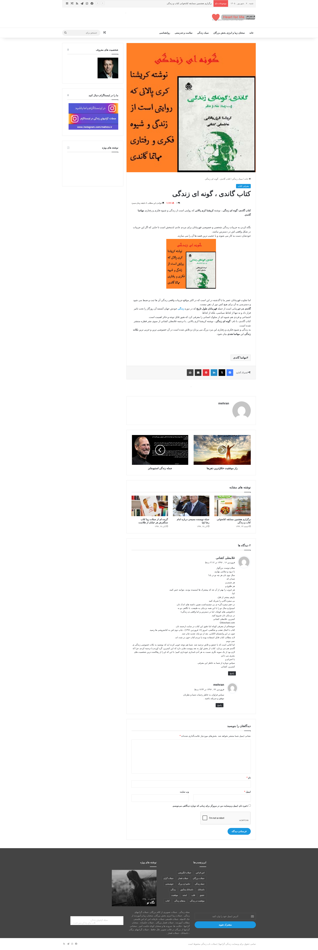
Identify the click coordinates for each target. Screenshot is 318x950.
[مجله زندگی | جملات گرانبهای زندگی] (234, 17)
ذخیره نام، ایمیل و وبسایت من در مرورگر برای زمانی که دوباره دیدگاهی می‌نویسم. (210, 806)
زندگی (173, 889)
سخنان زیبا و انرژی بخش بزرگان (229, 32)
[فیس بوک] (230, 372)
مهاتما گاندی (240, 357)
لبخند (185, 895)
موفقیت (174, 895)
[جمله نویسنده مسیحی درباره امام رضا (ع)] (191, 506)
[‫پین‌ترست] (206, 372)
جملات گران (168, 878)
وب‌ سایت (184, 792)
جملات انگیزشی (184, 873)
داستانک (201, 889)
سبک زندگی (203, 32)
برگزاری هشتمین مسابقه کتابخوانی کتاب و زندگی (189, 3)
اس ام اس (200, 873)
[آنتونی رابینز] (108, 77)
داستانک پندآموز (186, 889)
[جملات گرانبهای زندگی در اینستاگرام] (93, 129)
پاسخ (232, 673)
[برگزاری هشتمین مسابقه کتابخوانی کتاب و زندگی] (232, 506)
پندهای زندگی (179, 901)
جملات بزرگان (198, 878)
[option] (134, 888)
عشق (202, 895)
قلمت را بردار (146, 902)
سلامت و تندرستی (183, 32)
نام (249, 777)
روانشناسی (164, 32)
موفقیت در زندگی (197, 901)
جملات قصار (183, 878)
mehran (223, 403)
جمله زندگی (199, 884)
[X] (222, 372)
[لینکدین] (214, 372)
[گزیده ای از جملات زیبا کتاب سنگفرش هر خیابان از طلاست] (150, 506)
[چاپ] (190, 372)
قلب (193, 895)
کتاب (167, 901)
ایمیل (247, 792)
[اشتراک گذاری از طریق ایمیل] (198, 372)
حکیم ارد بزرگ (184, 884)
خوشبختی (169, 884)
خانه (251, 32)
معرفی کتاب (243, 186)
